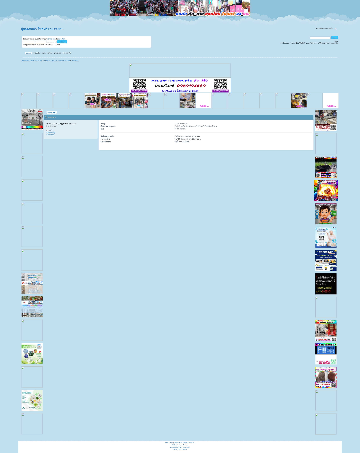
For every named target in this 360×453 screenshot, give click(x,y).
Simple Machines (188, 442)
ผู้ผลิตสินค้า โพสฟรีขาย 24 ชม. (42, 29)
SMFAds (174, 445)
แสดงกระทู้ (50, 133)
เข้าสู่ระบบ (51, 39)
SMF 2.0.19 (169, 442)
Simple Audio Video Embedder (180, 447)
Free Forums (184, 445)
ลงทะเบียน (61, 39)
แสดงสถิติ (50, 135)
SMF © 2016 (178, 442)
